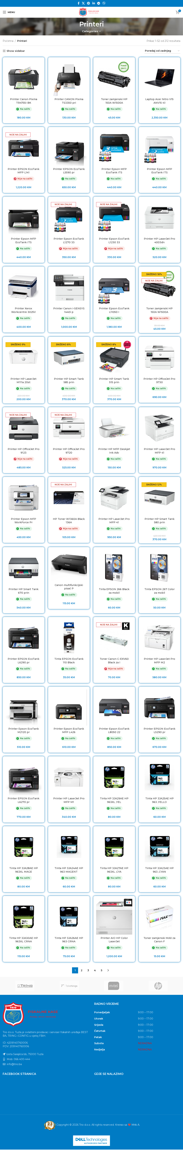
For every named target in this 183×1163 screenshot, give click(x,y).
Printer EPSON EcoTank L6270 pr (23, 800)
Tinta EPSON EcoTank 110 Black (68, 660)
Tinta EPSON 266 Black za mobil (114, 591)
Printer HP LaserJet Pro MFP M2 (159, 660)
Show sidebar (16, 51)
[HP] (158, 986)
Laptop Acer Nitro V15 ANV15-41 (159, 101)
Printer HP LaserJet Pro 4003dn (159, 240)
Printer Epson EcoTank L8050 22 (114, 730)
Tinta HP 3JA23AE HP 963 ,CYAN (159, 870)
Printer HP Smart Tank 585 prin (69, 380)
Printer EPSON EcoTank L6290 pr (23, 660)
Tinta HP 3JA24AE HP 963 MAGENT (69, 870)
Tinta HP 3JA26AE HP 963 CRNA (69, 939)
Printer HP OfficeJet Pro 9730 (159, 380)
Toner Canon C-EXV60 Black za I (114, 660)
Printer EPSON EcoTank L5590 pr (69, 170)
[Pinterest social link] (88, 3)
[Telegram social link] (98, 3)
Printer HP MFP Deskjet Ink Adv (114, 450)
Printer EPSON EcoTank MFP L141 (23, 170)
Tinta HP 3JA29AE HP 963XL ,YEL (114, 800)
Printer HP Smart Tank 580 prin (159, 520)
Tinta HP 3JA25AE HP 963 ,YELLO (159, 800)
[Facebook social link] (78, 3)
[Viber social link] (104, 3)
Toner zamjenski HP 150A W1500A (114, 101)
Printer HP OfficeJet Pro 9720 (69, 450)
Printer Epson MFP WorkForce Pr (23, 520)
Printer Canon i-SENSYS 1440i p (69, 310)
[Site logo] (91, 12)
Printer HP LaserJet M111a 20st (23, 380)
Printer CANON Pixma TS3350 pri (69, 101)
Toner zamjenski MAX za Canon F (159, 939)
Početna (8, 41)
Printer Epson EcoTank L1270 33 (69, 240)
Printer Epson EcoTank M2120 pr (23, 730)
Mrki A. (136, 1124)
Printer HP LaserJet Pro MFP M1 (69, 800)
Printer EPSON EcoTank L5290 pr (159, 730)
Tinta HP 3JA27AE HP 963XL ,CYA (114, 870)
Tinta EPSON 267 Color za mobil (159, 591)
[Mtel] (114, 986)
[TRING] (25, 986)
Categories (90, 31)
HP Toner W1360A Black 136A (69, 520)
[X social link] (83, 3)
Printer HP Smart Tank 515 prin (114, 380)
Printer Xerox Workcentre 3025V (23, 310)
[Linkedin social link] (93, 3)
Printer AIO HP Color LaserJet (114, 939)
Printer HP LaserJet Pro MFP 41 (159, 450)
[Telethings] (69, 986)
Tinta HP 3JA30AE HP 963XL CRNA (23, 939)
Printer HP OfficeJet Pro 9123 (23, 450)
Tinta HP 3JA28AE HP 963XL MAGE (23, 870)
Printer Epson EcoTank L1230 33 (114, 240)
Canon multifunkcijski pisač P (69, 586)
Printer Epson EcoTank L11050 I (114, 310)
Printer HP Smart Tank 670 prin (23, 591)
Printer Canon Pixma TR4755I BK (23, 101)
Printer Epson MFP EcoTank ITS (114, 170)
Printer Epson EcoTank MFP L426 (69, 730)
